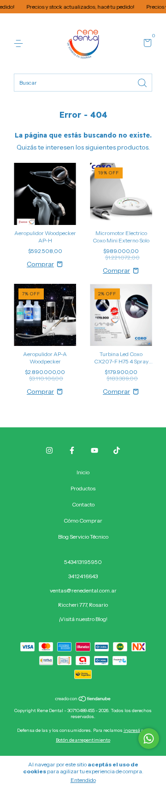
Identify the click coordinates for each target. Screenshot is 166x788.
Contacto (83, 504)
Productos (83, 488)
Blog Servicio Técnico (83, 536)
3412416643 (83, 576)
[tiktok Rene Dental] (116, 450)
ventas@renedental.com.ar (83, 590)
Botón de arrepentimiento (83, 740)
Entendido (83, 779)
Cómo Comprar (83, 520)
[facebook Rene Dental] (72, 450)
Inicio (83, 472)
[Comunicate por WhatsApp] (148, 738)
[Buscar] (143, 82)
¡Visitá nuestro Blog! (83, 618)
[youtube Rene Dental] (94, 450)
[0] (146, 44)
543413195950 (83, 561)
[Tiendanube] (83, 700)
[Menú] (20, 43)
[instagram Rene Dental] (49, 450)
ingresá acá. (136, 730)
